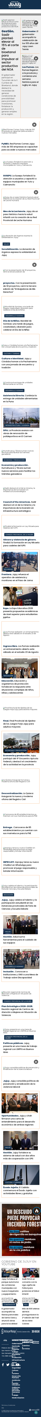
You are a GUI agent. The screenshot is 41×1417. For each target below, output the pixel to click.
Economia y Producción (14, 460)
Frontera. (7, 574)
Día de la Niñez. (11, 320)
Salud (6, 244)
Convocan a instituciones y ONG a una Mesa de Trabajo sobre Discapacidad (20, 974)
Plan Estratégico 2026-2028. (17, 1006)
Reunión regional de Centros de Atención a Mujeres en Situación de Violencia (19, 1012)
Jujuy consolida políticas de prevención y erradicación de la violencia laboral (21, 1084)
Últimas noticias (35, 1342)
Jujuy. (5, 899)
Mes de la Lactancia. (14, 211)
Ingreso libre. (10, 646)
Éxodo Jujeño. (11, 1187)
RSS (3, 1408)
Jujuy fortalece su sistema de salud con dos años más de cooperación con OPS (19, 1155)
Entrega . (8, 827)
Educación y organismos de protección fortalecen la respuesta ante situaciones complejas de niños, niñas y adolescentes (18, 686)
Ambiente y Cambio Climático (16, 1382)
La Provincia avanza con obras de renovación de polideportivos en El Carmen (18, 433)
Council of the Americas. (17, 502)
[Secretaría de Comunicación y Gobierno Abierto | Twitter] (7, 1364)
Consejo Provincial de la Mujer (19, 534)
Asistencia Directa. (13, 395)
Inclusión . (9, 971)
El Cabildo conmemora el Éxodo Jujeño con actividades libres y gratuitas (20, 1190)
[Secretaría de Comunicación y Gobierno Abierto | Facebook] (3, 1364)
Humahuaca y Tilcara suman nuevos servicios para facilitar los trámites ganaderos (18, 471)
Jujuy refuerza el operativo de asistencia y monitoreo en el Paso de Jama (17, 577)
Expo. (6, 608)
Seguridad (8, 569)
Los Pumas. (28, 67)
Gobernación (17, 1343)
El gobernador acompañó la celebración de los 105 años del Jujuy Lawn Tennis (30, 40)
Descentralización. (12, 793)
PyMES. (5, 143)
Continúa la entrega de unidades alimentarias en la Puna (20, 398)
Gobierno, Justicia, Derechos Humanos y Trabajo (16, 1391)
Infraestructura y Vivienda (17, 425)
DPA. (5, 430)
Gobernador (9, 1304)
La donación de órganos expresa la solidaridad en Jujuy (19, 252)
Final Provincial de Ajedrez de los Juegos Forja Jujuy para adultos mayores (19, 723)
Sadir (26, 1275)
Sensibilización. (10, 249)
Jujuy (6, 1275)
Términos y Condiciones (8, 1405)
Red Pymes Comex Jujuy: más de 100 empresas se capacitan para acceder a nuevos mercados (20, 146)
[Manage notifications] (36, 1412)
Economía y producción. (16, 755)
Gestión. (8, 31)
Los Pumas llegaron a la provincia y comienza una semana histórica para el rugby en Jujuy (30, 76)
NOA (26, 1304)
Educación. (8, 680)
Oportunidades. (10, 1115)
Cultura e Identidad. (13, 358)
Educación (8, 675)
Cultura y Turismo (12, 353)
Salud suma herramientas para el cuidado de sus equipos (20, 939)
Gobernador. (29, 31)
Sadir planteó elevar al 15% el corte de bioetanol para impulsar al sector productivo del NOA (10, 52)
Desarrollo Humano (14, 315)
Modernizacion (18, 1398)
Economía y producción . (15, 465)
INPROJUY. (9, 862)
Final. (6, 720)
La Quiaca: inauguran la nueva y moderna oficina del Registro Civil (18, 796)
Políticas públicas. (13, 1043)
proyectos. (9, 283)
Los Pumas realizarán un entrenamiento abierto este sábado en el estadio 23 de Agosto (21, 649)
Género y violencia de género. (19, 539)
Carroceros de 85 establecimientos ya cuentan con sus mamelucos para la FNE (20, 830)
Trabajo (15, 1352)
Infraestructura (18, 1360)
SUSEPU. (7, 175)
